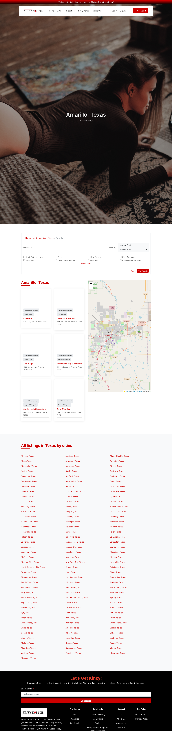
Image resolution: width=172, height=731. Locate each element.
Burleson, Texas (28, 486)
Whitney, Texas (27, 653)
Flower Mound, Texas (119, 506)
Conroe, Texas (27, 491)
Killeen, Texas (27, 537)
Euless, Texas (71, 506)
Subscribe (86, 701)
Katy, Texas (71, 532)
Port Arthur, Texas (118, 577)
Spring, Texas (116, 597)
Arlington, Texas (117, 461)
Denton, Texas (116, 501)
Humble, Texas (116, 526)
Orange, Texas (72, 567)
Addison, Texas (72, 456)
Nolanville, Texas (117, 562)
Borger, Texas (116, 628)
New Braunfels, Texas (75, 562)
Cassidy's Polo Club (66, 318)
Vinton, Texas (116, 648)
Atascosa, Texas (73, 466)
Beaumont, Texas (28, 476)
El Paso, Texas (116, 633)
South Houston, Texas (30, 597)
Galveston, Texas (28, 516)
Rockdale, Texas (117, 582)
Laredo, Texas (27, 547)
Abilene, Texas (27, 456)
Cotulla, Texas (27, 496)
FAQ (121, 714)
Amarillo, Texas (72, 628)
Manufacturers (128, 257)
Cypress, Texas (116, 496)
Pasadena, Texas (28, 572)
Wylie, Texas (26, 628)
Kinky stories (83, 11)
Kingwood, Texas (117, 653)
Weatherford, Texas (29, 623)
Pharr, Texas (71, 572)
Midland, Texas (27, 643)
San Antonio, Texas (74, 587)
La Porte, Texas (28, 542)
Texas (50, 238)
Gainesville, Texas (118, 511)
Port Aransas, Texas (74, 577)
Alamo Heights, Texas (119, 456)
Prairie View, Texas (29, 582)
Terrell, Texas (116, 602)
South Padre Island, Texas (77, 597)
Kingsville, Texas (73, 537)
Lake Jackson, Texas (75, 542)
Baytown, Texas (117, 471)
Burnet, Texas (71, 486)
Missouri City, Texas (30, 562)
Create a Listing (98, 714)
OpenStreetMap (137, 391)
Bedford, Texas (72, 476)
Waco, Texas (115, 618)
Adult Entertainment (35, 257)
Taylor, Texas (71, 602)
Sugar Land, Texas (29, 602)
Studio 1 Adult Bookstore (34, 409)
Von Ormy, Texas (73, 618)
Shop (75, 714)
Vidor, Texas (26, 618)
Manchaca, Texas (73, 552)
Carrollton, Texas (117, 486)
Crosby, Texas (72, 496)
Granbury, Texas (117, 516)
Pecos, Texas (116, 643)
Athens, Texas (116, 466)
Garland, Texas (72, 516)
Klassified (75, 719)
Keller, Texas (115, 532)
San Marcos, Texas (118, 587)
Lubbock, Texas (117, 638)
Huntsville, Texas (28, 532)
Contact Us (121, 723)
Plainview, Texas (28, 648)
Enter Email (27, 688)
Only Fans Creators (66, 260)
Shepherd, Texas (73, 592)
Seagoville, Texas (28, 592)
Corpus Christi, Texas (75, 491)
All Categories (39, 238)
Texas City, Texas (73, 607)
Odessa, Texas (72, 643)
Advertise (121, 727)
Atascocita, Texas (29, 466)
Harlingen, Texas (73, 521)
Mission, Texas (116, 557)
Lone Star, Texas (73, 638)
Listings (60, 11)
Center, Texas (27, 633)
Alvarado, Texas (73, 461)
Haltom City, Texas (29, 521)
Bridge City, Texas (29, 481)
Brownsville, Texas (74, 481)
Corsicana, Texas (117, 491)
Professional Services (131, 260)
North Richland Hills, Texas (33, 567)
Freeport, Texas (72, 511)
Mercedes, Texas (73, 557)
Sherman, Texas (117, 592)
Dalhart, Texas (72, 633)
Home (51, 11)
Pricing (98, 723)
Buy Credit (75, 723)
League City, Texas (74, 547)
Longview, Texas (28, 552)
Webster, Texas (72, 623)
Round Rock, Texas (29, 587)
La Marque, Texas (118, 537)
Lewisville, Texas (117, 547)
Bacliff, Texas (71, 471)
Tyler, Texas (71, 613)
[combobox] (133, 245)
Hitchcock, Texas (28, 526)
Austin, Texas (27, 471)
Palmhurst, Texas (117, 567)
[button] (139, 332)
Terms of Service (141, 714)
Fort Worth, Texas (29, 511)
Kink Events (95, 257)
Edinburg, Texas (28, 506)
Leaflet (127, 391)
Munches (30, 260)
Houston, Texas (72, 526)
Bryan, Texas (115, 481)
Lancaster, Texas (117, 542)
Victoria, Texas (116, 613)
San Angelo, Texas (74, 648)
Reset (133, 271)
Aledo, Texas (26, 461)
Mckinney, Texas (28, 658)
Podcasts (94, 260)
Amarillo (34, 322)
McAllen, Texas (27, 557)
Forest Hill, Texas (73, 653)
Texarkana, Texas (28, 607)
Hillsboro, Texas (117, 521)
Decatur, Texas (72, 501)
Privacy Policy (141, 719)
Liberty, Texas (27, 638)
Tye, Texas (25, 613)
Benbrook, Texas (117, 476)
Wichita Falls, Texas (118, 623)
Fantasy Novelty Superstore (69, 363)
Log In (114, 11)
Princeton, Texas (73, 582)
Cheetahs (27, 318)
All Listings (98, 719)
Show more (86, 263)
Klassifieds (70, 11)
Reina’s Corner (98, 11)
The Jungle (28, 363)
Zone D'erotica (63, 409)
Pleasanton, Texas (29, 577)
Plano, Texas (115, 572)
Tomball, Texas (116, 607)
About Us (121, 719)
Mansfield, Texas (117, 552)
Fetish (60, 257)
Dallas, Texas (27, 501)
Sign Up (123, 11)
